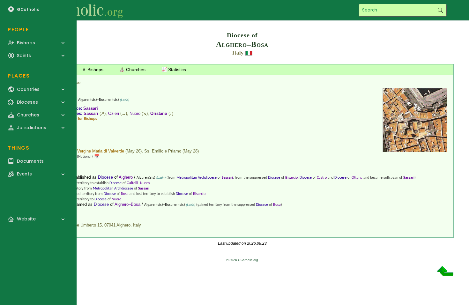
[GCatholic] (79, 10)
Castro (322, 178)
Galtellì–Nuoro (138, 183)
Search (440, 10)
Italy (238, 53)
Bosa (125, 194)
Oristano (158, 113)
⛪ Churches (132, 69)
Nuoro (135, 113)
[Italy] (248, 53)
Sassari (90, 108)
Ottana (357, 178)
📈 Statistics (173, 69)
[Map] (415, 149)
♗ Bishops (92, 69)
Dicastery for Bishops (79, 119)
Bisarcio (291, 178)
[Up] (445, 273)
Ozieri (113, 113)
